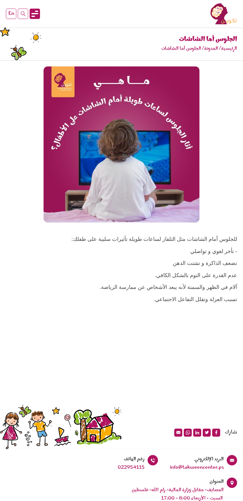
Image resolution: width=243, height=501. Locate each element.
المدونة (211, 48)
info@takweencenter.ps (197, 467)
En (11, 13)
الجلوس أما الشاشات (181, 48)
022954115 (131, 467)
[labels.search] (23, 14)
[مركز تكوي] (223, 13)
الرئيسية (229, 48)
